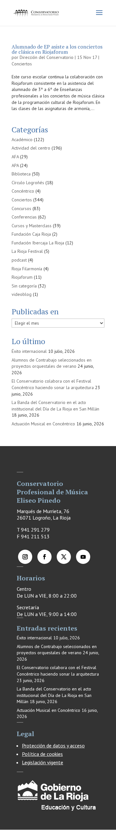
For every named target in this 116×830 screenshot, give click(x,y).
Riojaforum (22, 277)
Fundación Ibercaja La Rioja (38, 243)
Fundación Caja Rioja (31, 234)
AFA (15, 157)
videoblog (22, 294)
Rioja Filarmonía (27, 269)
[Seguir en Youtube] (83, 557)
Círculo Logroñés (28, 182)
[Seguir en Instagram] (25, 557)
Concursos (21, 208)
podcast (19, 260)
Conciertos (22, 64)
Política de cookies (42, 754)
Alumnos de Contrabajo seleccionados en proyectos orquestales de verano (52, 363)
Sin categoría (24, 286)
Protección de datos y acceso (53, 745)
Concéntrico (23, 191)
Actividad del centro (31, 148)
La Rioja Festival (27, 251)
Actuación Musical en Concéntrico (43, 424)
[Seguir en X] (64, 557)
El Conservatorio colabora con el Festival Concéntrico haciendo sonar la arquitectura (53, 384)
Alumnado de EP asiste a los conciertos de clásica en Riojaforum (57, 49)
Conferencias (24, 217)
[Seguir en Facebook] (44, 557)
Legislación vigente (42, 762)
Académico (22, 139)
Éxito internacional (29, 351)
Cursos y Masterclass (32, 226)
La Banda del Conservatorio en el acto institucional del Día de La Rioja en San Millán (55, 405)
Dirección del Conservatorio (46, 57)
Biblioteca (21, 174)
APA (15, 165)
